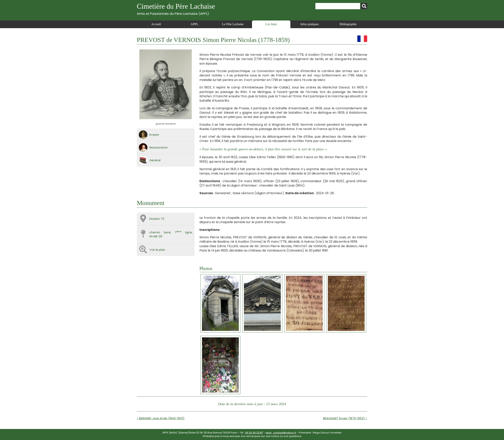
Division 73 (156, 219)
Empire (154, 135)
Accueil (156, 24)
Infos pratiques (309, 24)
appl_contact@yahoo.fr (281, 432)
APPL (194, 24)
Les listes (271, 24)
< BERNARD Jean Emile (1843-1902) (160, 418)
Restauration (158, 147)
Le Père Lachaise (233, 24)
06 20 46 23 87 (254, 432)
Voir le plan (157, 250)
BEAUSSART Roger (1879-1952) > (345, 418)
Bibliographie (348, 24)
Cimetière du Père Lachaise (176, 9)
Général (154, 160)
